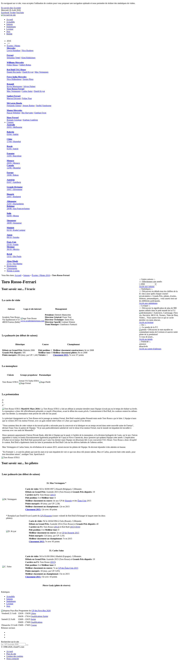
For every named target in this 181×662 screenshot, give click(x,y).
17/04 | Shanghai (14, 140)
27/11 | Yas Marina (14, 262)
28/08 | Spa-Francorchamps (18, 207)
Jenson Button (29, 105)
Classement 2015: (61, 355)
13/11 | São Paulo (14, 255)
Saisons (9, 24)
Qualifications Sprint (39, 616)
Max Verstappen (41, 72)
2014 (56, 527)
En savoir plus (7, 8)
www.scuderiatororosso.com (32, 321)
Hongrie (68, 501)
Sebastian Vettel (13, 58)
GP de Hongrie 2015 (70, 533)
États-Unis (82, 501)
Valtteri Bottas (25, 65)
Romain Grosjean (14, 120)
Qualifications (36, 622)
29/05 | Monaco (13, 162)
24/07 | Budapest (14, 195)
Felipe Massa (12, 65)
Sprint (33, 619)
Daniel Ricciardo (14, 72)
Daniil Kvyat (27, 72)
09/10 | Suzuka (13, 236)
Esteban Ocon (40, 113)
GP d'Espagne (46, 516)
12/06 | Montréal (14, 166)
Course (34, 625)
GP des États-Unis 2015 (68, 568)
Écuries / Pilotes (13, 46)
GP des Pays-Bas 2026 (41, 610)
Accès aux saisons (146, 286)
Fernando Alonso (14, 105)
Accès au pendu (146, 339)
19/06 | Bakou (13, 173)
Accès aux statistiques (148, 303)
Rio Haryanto (27, 113)
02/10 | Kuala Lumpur (16, 229)
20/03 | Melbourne (14, 126)
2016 (77, 527)
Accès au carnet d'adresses (150, 349)
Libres (33, 613)
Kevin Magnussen (14, 86)
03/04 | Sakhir (12, 133)
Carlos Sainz (27, 91)
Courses (10, 122)
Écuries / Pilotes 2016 (41, 275)
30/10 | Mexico (13, 248)
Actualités (10, 22)
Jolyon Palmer (29, 86)
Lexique (9, 29)
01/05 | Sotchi (12, 147)
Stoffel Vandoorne (43, 105)
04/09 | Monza (13, 214)
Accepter (17, 8)
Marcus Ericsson (14, 98)
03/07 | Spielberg (14, 181)
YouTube (20, 12)
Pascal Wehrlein (13, 113)
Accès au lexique (146, 322)
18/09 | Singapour (14, 221)
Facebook (5, 12)
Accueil (9, 19)
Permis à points (13, 271)
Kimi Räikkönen (28, 58)
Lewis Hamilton (13, 50)
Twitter (13, 12)
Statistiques (11, 27)
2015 (53, 495)
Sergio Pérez (28, 79)
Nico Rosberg (27, 50)
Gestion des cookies (14, 656)
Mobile (9, 34)
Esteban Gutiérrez (30, 120)
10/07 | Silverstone (15, 188)
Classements (12, 268)
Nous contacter (12, 658)
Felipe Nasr (27, 98)
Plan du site (11, 654)
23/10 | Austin (12, 243)
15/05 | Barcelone (14, 154)
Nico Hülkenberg (14, 79)
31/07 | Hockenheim (15, 202)
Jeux (8, 31)
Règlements (12, 266)
